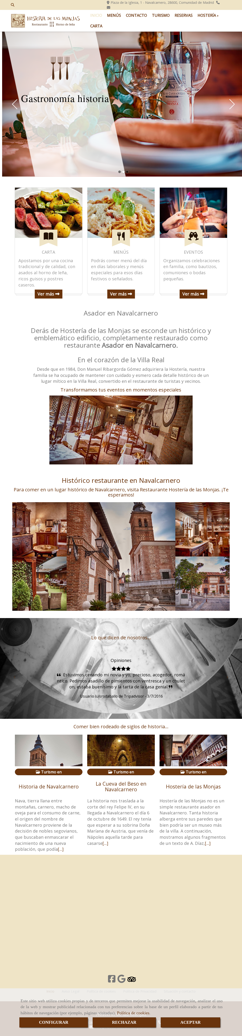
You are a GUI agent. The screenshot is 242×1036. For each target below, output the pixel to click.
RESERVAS (184, 15)
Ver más (46, 294)
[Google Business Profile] (121, 980)
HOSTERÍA (207, 15)
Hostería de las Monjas (193, 786)
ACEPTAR (190, 1022)
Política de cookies (133, 1013)
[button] (13, 678)
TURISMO (161, 15)
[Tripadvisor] (131, 980)
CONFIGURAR (53, 1022)
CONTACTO (136, 15)
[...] (61, 849)
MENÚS (114, 15)
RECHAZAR (124, 1022)
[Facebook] (112, 980)
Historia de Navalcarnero (49, 786)
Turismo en (51, 772)
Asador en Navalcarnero (121, 312)
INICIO (96, 15)
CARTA (96, 26)
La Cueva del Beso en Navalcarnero (121, 786)
